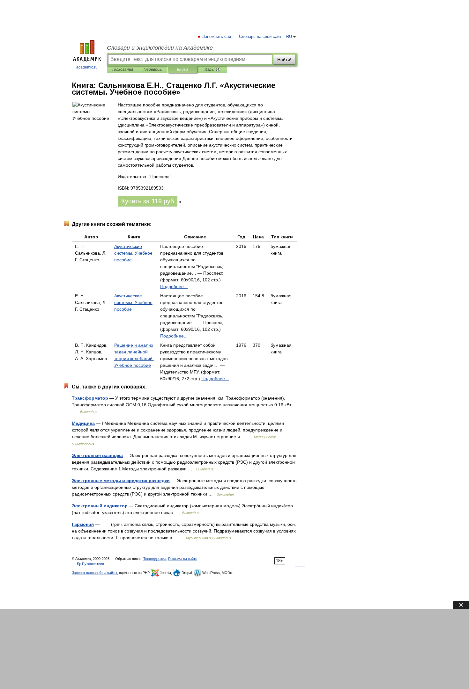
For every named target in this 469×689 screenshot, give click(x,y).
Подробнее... (174, 286)
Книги (182, 69)
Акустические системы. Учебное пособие (133, 253)
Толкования (122, 69)
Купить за (147, 201)
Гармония (83, 524)
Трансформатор (90, 398)
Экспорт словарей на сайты (94, 573)
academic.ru (87, 67)
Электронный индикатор (100, 505)
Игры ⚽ (212, 69)
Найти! (284, 59)
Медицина (83, 423)
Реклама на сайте (182, 559)
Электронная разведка (97, 455)
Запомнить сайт (218, 36)
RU (289, 36)
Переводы (153, 69)
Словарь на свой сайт (260, 36)
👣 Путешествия (90, 564)
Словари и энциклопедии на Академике (160, 48)
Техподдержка (154, 559)
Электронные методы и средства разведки (121, 480)
